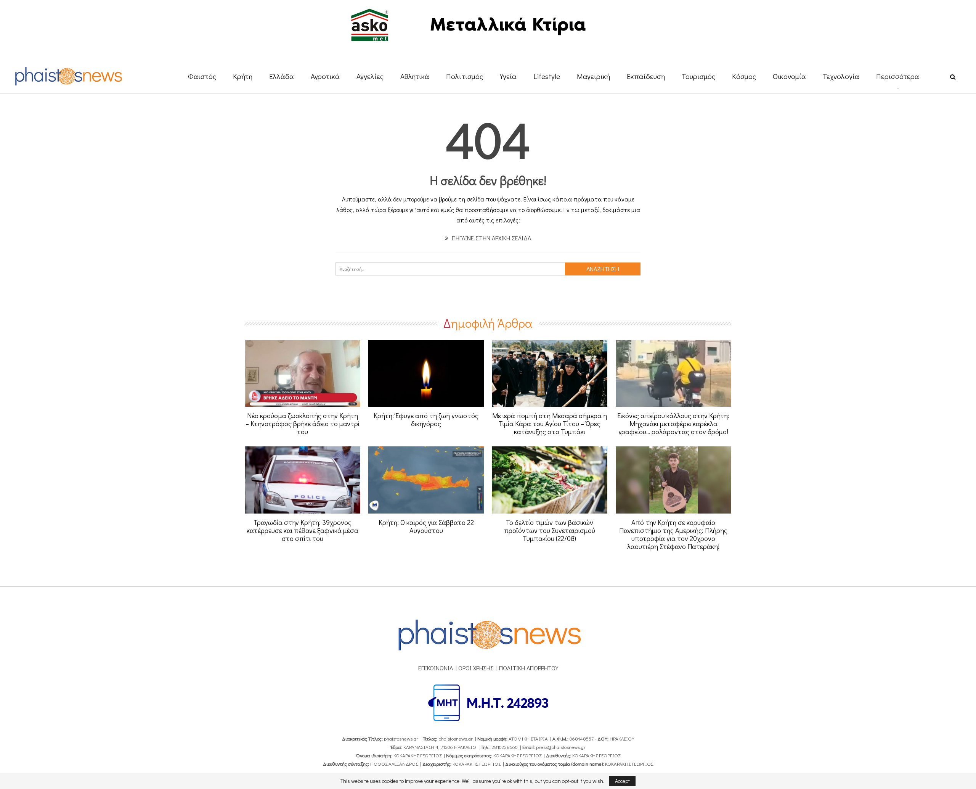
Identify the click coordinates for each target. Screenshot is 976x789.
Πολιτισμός (464, 76)
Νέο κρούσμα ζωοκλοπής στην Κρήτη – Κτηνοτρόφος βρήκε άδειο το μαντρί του (303, 423)
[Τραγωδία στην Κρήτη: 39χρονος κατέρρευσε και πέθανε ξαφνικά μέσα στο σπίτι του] (303, 480)
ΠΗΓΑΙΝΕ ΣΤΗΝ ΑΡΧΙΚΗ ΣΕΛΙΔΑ (490, 238)
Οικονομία (789, 76)
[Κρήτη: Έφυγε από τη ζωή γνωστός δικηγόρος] (426, 373)
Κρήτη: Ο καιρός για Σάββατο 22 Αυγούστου (426, 526)
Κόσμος (744, 76)
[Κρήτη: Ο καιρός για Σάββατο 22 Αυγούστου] (426, 480)
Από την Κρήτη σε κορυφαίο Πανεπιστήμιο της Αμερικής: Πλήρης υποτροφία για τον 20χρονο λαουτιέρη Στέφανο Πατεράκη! (673, 534)
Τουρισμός (698, 76)
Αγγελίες (370, 76)
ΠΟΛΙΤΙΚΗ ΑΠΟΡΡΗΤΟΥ (528, 668)
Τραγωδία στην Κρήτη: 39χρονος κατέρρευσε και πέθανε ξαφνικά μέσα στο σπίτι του (302, 530)
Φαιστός (202, 76)
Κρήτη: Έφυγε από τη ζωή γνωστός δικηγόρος (426, 419)
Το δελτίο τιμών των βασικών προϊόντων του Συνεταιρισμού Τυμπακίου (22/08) (549, 530)
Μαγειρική (593, 76)
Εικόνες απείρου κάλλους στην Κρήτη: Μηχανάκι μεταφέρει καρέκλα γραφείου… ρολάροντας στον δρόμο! (673, 423)
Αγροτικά (325, 76)
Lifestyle (546, 76)
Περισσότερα (897, 76)
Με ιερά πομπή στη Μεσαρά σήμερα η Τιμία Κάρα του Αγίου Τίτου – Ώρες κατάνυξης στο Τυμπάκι (549, 423)
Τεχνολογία (841, 76)
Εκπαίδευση (646, 76)
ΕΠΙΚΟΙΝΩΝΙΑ (435, 668)
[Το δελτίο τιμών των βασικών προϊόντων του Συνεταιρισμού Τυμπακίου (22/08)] (549, 480)
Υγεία (508, 76)
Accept (622, 780)
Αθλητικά (414, 76)
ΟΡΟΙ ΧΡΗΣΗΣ (476, 668)
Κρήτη (242, 76)
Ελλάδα (281, 76)
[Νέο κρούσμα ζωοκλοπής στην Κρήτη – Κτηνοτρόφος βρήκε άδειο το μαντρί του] (303, 373)
